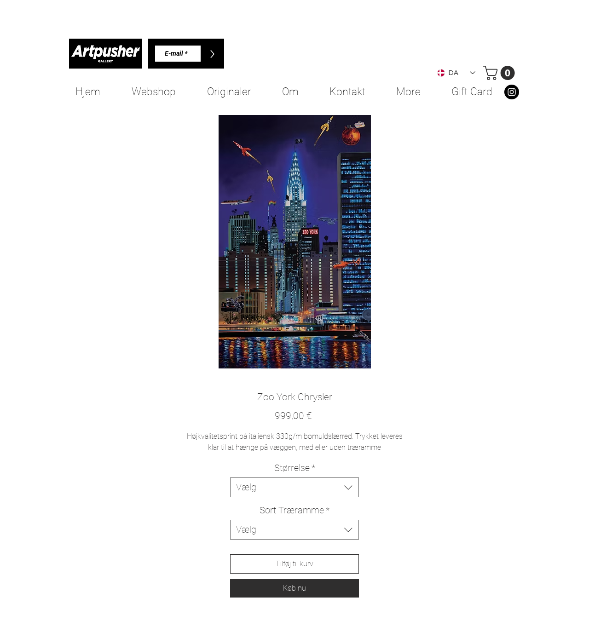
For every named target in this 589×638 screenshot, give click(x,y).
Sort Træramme (294, 510)
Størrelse (294, 467)
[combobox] (294, 487)
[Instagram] (511, 92)
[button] (500, 73)
